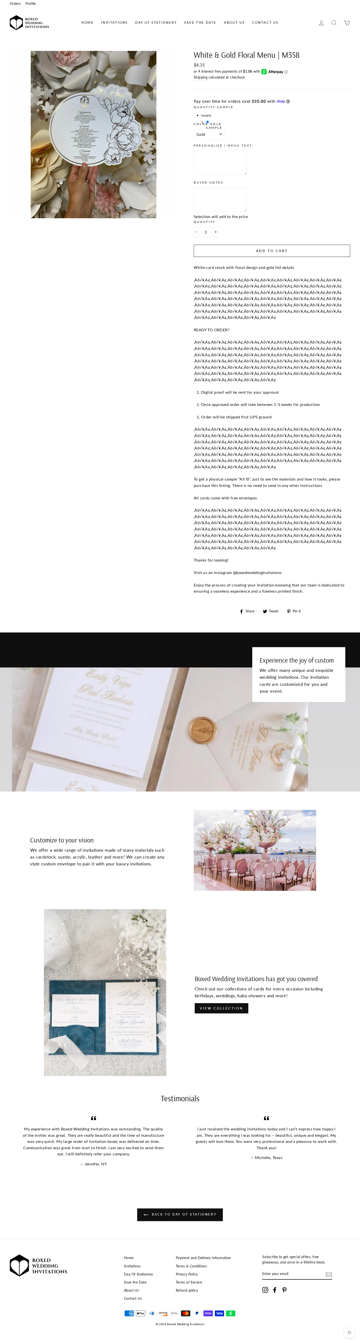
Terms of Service (189, 1282)
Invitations (114, 22)
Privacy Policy (187, 1274)
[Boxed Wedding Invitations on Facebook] (275, 1290)
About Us (234, 22)
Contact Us (265, 22)
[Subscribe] (329, 1274)
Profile (30, 4)
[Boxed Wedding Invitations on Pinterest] (284, 1290)
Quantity (205, 222)
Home (87, 22)
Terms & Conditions (191, 1266)
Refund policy (187, 1290)
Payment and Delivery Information (203, 1258)
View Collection (221, 1008)
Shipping (200, 77)
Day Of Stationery (156, 22)
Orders (15, 4)
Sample (214, 127)
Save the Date (200, 22)
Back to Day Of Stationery (183, 1215)
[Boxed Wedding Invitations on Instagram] (265, 1290)
